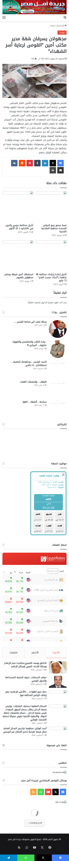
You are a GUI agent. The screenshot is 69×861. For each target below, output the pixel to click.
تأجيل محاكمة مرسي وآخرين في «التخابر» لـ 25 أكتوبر (19, 227)
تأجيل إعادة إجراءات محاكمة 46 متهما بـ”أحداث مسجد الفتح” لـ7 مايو (51, 277)
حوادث (52, 26)
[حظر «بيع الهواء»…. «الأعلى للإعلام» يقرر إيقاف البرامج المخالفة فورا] (58, 696)
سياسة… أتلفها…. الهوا (35, 402)
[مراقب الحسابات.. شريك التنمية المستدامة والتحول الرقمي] (58, 682)
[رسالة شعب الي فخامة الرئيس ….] (58, 329)
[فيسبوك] (60, 163)
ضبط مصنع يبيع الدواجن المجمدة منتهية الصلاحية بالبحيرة (54, 228)
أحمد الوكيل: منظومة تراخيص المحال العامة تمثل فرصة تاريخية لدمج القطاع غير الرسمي (25, 730)
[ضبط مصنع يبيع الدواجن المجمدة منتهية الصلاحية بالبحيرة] (51, 206)
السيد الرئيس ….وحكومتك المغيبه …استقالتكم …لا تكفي (29, 363)
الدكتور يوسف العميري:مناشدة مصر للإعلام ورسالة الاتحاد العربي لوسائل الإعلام (25, 665)
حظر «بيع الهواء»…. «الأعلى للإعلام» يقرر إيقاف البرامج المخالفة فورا (26, 693)
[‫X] (53, 163)
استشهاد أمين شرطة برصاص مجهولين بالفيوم (18, 276)
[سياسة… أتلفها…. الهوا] (58, 409)
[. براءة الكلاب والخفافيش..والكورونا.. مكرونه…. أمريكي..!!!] (58, 349)
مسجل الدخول (47, 302)
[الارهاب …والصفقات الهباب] (58, 389)
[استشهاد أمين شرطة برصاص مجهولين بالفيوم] (17, 255)
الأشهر (35, 652)
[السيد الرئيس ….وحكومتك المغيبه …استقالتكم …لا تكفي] (58, 369)
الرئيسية (61, 26)
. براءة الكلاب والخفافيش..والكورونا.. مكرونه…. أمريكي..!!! (29, 343)
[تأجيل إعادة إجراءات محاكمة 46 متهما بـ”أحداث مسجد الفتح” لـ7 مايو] (51, 255)
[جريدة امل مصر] (34, 7)
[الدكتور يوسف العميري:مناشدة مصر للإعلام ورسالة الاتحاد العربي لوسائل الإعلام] (58, 667)
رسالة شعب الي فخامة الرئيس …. (30, 322)
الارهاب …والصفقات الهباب (33, 382)
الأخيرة (56, 652)
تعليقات (13, 652)
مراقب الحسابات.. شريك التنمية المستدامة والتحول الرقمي (26, 679)
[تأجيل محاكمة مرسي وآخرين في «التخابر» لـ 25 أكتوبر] (17, 206)
